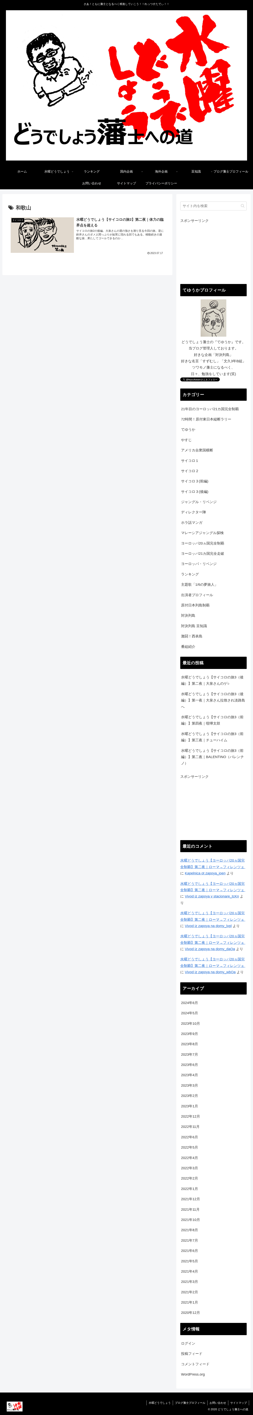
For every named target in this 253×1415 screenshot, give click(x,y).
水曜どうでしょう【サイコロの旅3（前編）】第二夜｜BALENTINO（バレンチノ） (212, 757)
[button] (242, 206)
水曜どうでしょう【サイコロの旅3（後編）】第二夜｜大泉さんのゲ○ (212, 680)
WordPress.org (193, 1374)
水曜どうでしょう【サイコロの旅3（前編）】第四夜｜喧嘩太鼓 (212, 720)
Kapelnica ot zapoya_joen (205, 873)
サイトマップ (238, 1402)
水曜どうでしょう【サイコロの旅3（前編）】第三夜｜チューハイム (212, 737)
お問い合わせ (218, 1402)
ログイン (188, 1343)
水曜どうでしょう (160, 1402)
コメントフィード (195, 1364)
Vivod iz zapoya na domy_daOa (210, 949)
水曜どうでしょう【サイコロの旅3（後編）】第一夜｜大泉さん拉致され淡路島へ (213, 700)
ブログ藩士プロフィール (190, 1402)
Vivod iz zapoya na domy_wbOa (210, 972)
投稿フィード (191, 1354)
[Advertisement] (213, 251)
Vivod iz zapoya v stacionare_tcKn (212, 896)
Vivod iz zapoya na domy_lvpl (208, 926)
